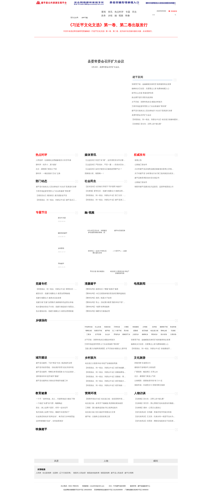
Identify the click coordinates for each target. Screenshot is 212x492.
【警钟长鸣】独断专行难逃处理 (97, 311)
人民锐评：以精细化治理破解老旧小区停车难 (53, 160)
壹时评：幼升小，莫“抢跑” (46, 165)
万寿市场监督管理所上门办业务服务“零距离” (53, 191)
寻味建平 (61, 263)
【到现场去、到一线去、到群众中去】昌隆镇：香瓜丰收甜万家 (105, 376)
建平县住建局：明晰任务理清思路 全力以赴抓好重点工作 (56, 372)
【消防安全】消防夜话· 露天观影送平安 (51, 195)
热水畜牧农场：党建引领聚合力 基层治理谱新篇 (55, 311)
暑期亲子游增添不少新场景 (145, 367)
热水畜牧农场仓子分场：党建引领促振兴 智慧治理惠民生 (56, 307)
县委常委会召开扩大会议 (141, 115)
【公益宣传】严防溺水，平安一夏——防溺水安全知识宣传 (105, 165)
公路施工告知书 (141, 165)
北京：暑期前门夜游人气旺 (46, 169)
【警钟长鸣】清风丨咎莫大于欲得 (98, 298)
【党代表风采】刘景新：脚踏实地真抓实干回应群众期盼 (154, 421)
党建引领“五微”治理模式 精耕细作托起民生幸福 (54, 302)
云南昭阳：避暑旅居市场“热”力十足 (148, 381)
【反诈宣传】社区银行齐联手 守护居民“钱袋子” (103, 186)
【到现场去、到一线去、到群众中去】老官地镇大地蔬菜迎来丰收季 (105, 381)
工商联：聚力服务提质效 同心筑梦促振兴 (101, 408)
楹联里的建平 (62, 233)
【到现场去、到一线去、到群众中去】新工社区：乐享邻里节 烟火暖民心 (105, 195)
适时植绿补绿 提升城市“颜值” (47, 376)
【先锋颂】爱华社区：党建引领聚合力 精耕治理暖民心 (105, 191)
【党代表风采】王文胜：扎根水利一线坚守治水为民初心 (154, 416)
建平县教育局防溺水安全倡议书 (147, 178)
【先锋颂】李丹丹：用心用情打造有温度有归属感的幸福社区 (154, 403)
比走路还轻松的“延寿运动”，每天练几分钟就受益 (55, 416)
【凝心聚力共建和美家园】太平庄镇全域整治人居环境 (105, 348)
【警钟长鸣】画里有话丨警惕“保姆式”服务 (101, 289)
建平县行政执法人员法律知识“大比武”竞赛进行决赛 (56, 187)
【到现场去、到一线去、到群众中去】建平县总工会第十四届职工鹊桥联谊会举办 (56, 200)
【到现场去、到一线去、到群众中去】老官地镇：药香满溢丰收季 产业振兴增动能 (105, 385)
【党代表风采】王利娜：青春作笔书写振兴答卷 (153, 412)
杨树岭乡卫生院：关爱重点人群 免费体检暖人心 (149, 344)
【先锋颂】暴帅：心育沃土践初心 (147, 408)
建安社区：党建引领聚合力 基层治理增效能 (53, 293)
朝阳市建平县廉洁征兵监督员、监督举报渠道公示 (154, 187)
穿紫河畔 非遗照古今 (142, 363)
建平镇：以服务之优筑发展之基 (97, 416)
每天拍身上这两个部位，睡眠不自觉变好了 (53, 412)
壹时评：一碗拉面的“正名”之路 (48, 173)
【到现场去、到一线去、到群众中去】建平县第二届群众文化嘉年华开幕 (105, 200)
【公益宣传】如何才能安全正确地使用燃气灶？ (103, 169)
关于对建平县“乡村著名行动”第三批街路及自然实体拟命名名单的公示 (155, 173)
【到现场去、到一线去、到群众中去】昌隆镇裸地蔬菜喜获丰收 (105, 372)
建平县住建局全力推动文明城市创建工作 (52, 381)
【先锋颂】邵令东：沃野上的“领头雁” (149, 399)
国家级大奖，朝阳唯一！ (94, 173)
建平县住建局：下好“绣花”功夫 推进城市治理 (54, 363)
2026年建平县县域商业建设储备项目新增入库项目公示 (155, 169)
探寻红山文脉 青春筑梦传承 (142, 93)
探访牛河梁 (62, 218)
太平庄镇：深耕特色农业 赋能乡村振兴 (99, 340)
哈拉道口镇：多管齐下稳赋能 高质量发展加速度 (104, 403)
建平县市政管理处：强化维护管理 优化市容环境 (55, 367)
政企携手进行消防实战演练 (142, 97)
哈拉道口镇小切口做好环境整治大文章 (100, 412)
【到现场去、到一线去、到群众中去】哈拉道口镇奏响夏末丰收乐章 (156, 119)
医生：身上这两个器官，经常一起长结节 (52, 408)
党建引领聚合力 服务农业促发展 (48, 298)
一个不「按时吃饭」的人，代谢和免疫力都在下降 (55, 399)
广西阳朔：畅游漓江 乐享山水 (146, 372)
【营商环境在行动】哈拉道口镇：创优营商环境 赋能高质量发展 (105, 399)
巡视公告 (138, 160)
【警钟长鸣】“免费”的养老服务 (97, 307)
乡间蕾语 (61, 248)
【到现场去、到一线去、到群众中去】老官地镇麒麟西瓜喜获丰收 (105, 368)
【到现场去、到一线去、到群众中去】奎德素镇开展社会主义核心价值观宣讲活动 (151, 348)
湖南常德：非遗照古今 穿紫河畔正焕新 (149, 385)
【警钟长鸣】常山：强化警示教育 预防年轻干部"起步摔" (105, 302)
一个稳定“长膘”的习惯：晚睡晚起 (49, 403)
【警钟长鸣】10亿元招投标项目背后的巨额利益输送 (105, 293)
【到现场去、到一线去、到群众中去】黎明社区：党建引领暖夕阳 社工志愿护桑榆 (56, 289)
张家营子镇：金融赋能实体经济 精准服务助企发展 (150, 340)
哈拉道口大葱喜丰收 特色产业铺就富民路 (101, 363)
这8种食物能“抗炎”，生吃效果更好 (49, 421)
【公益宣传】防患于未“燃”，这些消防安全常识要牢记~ (105, 160)
